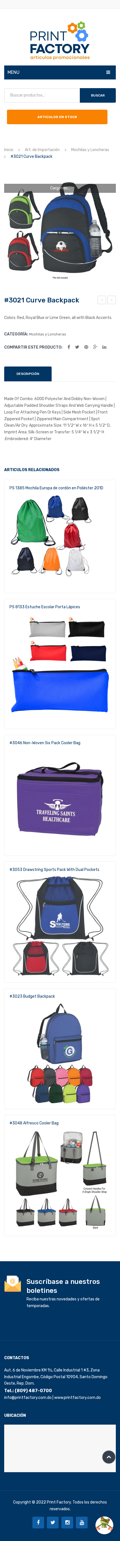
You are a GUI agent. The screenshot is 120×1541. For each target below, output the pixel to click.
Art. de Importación (42, 149)
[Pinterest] (86, 347)
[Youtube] (82, 1522)
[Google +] (95, 347)
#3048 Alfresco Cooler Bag (34, 1123)
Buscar (98, 95)
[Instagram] (67, 1522)
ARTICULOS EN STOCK (57, 117)
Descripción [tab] (27, 374)
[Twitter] (77, 347)
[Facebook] (69, 347)
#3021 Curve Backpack (102, 300)
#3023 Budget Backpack (32, 996)
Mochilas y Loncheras (90, 149)
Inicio (8, 149)
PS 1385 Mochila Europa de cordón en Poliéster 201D (56, 488)
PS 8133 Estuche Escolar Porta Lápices (44, 607)
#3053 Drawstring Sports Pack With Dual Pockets (54, 869)
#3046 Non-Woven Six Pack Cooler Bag (44, 743)
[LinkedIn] (104, 347)
